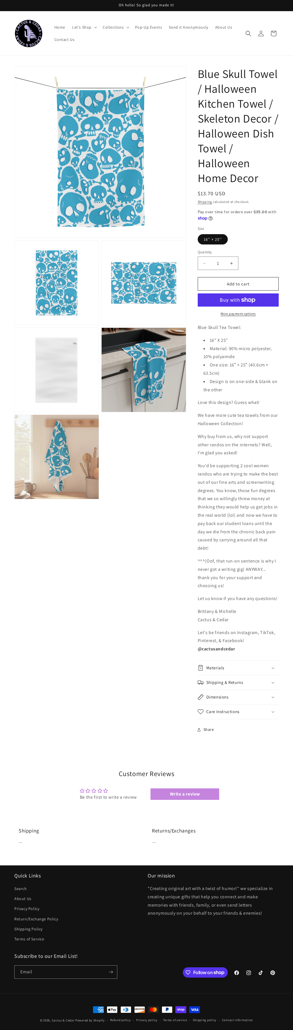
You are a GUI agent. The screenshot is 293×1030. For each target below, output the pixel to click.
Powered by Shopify (90, 1020)
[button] (84, 27)
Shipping (205, 202)
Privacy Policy (26, 908)
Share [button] (208, 729)
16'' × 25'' (213, 239)
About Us (22, 898)
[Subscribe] (110, 972)
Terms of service (175, 1020)
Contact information (237, 1020)
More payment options (238, 313)
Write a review (185, 794)
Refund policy (120, 1020)
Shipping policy (205, 1020)
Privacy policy (146, 1020)
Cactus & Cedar (63, 1020)
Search (20, 888)
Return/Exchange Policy (36, 919)
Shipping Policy (28, 929)
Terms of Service (29, 939)
